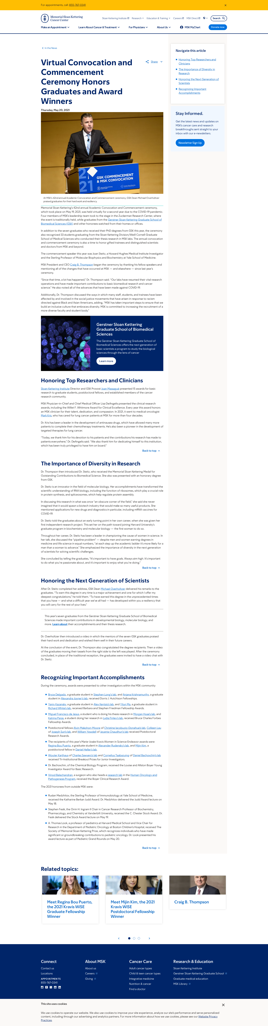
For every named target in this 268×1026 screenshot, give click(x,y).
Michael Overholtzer (113, 588)
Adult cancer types (140, 968)
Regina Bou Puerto (59, 745)
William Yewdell (86, 731)
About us (90, 968)
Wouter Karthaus (58, 755)
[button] (138, 18)
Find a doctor (137, 989)
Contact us (47, 968)
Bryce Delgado (57, 694)
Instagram (42, 987)
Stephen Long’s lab (105, 694)
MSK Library (180, 983)
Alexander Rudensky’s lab (113, 745)
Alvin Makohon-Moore (87, 727)
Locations (47, 973)
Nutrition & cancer (140, 983)
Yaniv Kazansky (57, 704)
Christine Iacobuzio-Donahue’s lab (124, 727)
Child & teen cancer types (144, 973)
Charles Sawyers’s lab (84, 755)
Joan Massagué (110, 388)
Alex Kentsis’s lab (104, 704)
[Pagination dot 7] (139, 938)
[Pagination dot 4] (134, 938)
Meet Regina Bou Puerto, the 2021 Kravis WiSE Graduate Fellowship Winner (69, 909)
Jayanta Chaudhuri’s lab (114, 731)
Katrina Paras (56, 718)
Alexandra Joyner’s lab (74, 698)
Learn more (106, 361)
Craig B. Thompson (81, 264)
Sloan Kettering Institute (55, 388)
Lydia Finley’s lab (113, 718)
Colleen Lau (154, 727)
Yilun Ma (125, 704)
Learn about (59, 624)
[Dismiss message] (225, 5)
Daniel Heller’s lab (86, 749)
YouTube (55, 987)
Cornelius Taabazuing (116, 755)
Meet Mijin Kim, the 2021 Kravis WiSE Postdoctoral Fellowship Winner (133, 909)
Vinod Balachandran (60, 775)
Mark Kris (46, 415)
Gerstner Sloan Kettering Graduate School (199, 973)
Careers (90, 973)
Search (216, 18)
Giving (89, 978)
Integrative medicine (141, 978)
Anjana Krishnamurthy (136, 694)
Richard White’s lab (59, 708)
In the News (51, 48)
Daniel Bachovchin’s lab (147, 755)
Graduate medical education (190, 978)
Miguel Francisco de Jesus (63, 714)
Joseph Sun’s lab (61, 731)
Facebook (46, 987)
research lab (115, 775)
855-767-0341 (77, 5)
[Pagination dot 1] (129, 938)
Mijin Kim (140, 745)
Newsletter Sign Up (190, 142)
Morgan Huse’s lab (144, 714)
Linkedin (59, 987)
